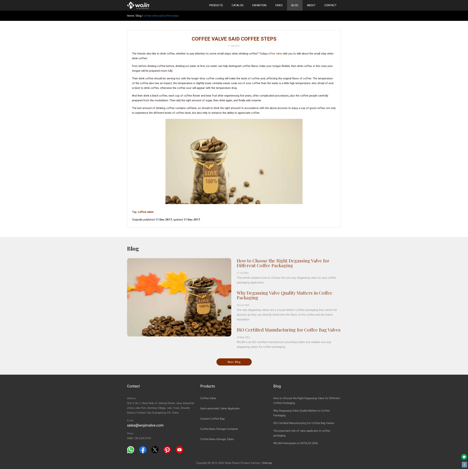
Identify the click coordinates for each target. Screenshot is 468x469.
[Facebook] (142, 449)
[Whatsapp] (130, 449)
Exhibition (259, 5)
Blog (294, 5)
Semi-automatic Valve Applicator (220, 408)
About (311, 5)
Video (279, 5)
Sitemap (267, 463)
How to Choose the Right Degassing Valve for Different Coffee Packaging (283, 262)
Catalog (238, 5)
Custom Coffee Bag (212, 418)
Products (216, 5)
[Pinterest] (167, 449)
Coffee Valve (208, 398)
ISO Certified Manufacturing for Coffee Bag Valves (289, 330)
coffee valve (274, 53)
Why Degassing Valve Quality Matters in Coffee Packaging (284, 295)
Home (130, 15)
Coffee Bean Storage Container (219, 429)
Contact (330, 5)
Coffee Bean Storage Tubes (217, 439)
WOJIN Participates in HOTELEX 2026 (295, 443)
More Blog (234, 362)
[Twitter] (154, 449)
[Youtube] (179, 449)
